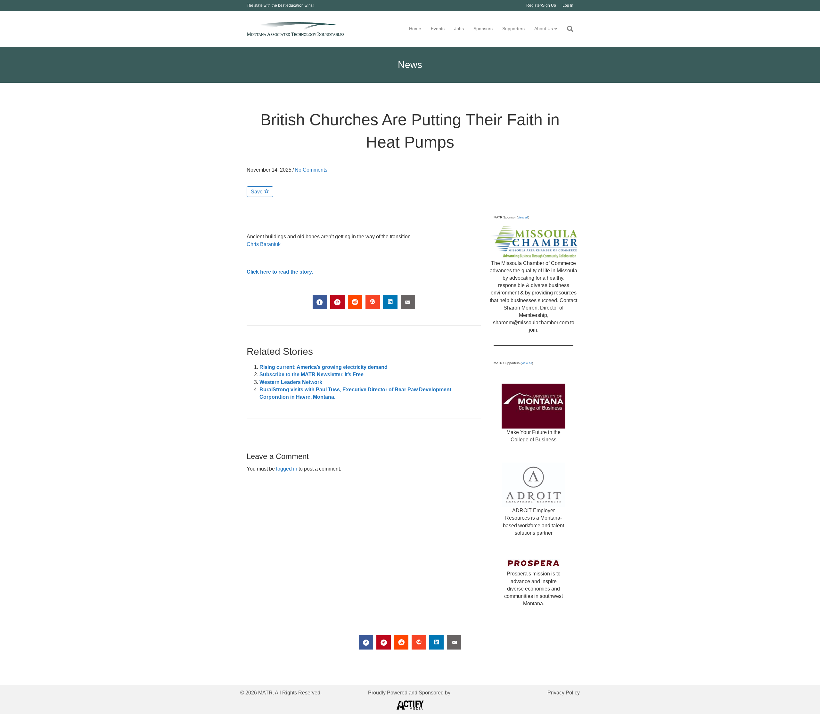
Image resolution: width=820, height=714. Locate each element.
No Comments (311, 170)
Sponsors (483, 28)
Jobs (459, 28)
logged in (286, 469)
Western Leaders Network (290, 382)
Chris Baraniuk (264, 244)
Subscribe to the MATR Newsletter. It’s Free (311, 374)
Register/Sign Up (541, 5)
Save (257, 191)
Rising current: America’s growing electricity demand (323, 367)
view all (523, 217)
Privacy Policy (563, 692)
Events (438, 28)
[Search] (567, 28)
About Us (543, 28)
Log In (567, 5)
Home (415, 28)
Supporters (513, 28)
